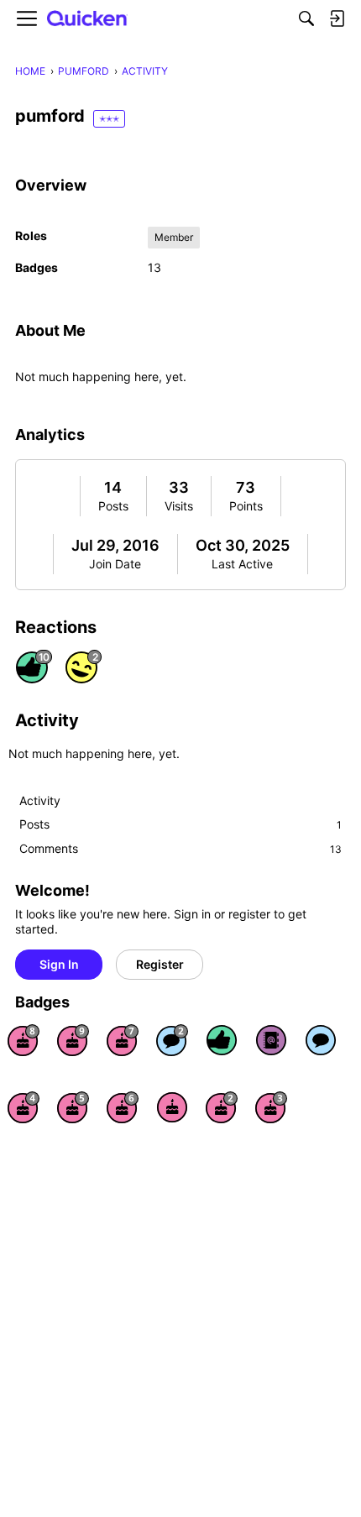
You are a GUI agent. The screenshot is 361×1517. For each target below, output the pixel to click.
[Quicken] (87, 19)
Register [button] (160, 964)
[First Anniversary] (172, 1107)
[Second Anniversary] (222, 1107)
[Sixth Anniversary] (123, 1107)
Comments (180, 848)
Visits (179, 506)
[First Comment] (321, 1040)
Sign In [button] (59, 964)
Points (246, 506)
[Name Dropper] (271, 1040)
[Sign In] (337, 18)
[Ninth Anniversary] (73, 1040)
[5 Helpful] (222, 1040)
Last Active (242, 564)
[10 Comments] (172, 1040)
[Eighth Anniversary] (23, 1040)
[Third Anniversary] (271, 1107)
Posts (113, 506)
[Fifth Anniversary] (73, 1107)
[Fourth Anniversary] (23, 1107)
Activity (39, 800)
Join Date (115, 564)
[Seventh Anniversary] (123, 1040)
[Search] (306, 18)
